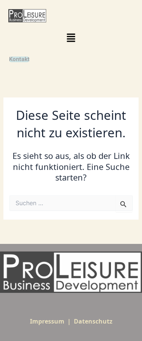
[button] (70, 38)
